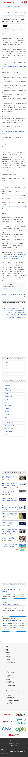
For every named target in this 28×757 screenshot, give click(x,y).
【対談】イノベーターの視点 (11, 659)
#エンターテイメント (9, 420)
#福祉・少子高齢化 (8, 405)
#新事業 (6, 362)
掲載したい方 (8, 695)
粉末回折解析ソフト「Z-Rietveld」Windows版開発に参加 (9, 499)
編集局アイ (8, 654)
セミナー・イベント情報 (10, 678)
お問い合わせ (14, 745)
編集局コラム (8, 660)
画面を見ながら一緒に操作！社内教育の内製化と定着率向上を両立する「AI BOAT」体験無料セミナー (9, 484)
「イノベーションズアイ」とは (12, 692)
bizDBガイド (8, 650)
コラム (7, 668)
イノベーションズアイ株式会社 (10, 749)
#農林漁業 (6, 411)
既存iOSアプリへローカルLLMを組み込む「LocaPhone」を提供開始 (9, 506)
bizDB (7, 591)
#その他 (6, 374)
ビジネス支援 (8, 675)
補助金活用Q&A (8, 679)
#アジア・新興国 (8, 431)
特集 (6, 664)
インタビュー (8, 657)
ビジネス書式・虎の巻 (10, 682)
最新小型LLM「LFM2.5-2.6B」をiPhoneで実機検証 (9, 523)
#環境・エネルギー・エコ (10, 388)
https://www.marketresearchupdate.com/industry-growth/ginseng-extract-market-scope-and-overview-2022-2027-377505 (14, 256)
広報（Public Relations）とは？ (13, 620)
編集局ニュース (8, 656)
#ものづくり (7, 385)
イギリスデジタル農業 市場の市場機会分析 (15, 315)
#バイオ (6, 399)
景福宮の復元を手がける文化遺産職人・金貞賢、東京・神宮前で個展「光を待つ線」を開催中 (9, 514)
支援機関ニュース (9, 676)
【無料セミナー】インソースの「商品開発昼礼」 (9, 491)
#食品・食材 (7, 414)
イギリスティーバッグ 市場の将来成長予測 (15, 312)
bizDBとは (8, 652)
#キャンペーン (7, 371)
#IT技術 (6, 394)
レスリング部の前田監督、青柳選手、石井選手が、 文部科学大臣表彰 (10, 530)
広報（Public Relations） (10, 662)
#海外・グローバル (8, 428)
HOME (7, 646)
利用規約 (14, 742)
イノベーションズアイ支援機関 (12, 700)
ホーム (3, 12)
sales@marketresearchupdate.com (11, 288)
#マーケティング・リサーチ (20, 31)
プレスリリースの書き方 (11, 604)
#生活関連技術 (7, 391)
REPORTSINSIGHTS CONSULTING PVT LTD (15, 16)
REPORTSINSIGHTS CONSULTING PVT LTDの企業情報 (15, 295)
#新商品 (6, 365)
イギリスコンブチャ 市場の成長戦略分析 (15, 317)
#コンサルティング (9, 31)
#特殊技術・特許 (8, 396)
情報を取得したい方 (10, 697)
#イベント (6, 368)
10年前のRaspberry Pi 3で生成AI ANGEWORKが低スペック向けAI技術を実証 (10, 477)
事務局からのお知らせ (14, 743)
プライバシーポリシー (14, 740)
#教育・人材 (7, 417)
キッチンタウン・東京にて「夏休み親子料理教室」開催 (9, 538)
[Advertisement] (14, 335)
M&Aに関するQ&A (9, 681)
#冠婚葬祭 (6, 408)
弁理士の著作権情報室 (10, 685)
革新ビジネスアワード (10, 690)
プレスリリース (9, 12)
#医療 (5, 402)
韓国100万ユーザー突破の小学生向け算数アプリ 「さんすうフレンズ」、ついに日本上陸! (10, 545)
